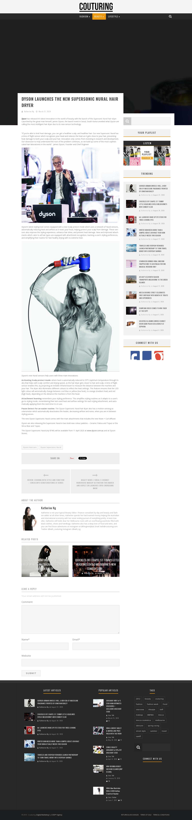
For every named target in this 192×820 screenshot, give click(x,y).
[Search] (170, 16)
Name (26, 639)
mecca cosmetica (143, 720)
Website (26, 655)
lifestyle (152, 709)
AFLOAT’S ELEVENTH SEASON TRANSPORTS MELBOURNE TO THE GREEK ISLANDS (153, 279)
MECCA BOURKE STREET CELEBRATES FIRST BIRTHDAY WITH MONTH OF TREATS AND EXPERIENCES (153, 295)
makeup (139, 715)
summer (153, 731)
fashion (139, 704)
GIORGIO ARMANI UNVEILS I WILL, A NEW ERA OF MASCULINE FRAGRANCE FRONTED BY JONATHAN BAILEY (45, 564)
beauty (148, 699)
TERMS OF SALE (145, 815)
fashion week (152, 704)
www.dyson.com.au (95, 430)
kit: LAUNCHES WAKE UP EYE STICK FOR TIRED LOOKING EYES (152, 218)
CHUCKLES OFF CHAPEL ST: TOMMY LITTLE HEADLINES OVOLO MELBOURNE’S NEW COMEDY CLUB (97, 564)
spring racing (153, 726)
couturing (159, 699)
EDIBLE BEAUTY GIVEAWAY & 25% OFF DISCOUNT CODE (114, 750)
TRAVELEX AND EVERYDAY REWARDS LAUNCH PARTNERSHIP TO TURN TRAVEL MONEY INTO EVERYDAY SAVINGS (153, 248)
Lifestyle (113, 16)
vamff (138, 736)
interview (140, 709)
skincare (139, 726)
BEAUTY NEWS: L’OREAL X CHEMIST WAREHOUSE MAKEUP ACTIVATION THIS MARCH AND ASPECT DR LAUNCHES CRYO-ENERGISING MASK (95, 484)
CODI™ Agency (56, 815)
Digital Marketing (42, 815)
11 (109, 721)
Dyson (24, 118)
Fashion (84, 16)
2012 (138, 699)
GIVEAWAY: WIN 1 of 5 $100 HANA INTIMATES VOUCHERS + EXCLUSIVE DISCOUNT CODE (113, 706)
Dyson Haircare (30, 447)
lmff (161, 709)
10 (109, 781)
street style (141, 731)
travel (164, 731)
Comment (27, 601)
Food (165, 704)
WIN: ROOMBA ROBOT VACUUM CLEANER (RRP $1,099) (114, 769)
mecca (161, 715)
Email (76, 639)
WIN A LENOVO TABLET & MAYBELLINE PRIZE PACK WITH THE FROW (114, 731)
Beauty (98, 16)
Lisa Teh (111, 715)
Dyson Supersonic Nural (51, 447)
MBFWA (150, 715)
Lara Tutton (112, 797)
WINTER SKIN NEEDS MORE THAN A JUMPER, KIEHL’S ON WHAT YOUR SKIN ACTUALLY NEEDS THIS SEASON (152, 232)
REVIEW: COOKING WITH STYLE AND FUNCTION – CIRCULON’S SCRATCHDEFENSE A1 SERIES (45, 481)
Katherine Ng (29, 111)
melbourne (160, 720)
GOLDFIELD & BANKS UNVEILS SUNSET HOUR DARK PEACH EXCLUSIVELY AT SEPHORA (152, 324)
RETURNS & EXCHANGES (130, 815)
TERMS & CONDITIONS (161, 815)
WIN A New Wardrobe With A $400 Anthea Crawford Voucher (113, 791)
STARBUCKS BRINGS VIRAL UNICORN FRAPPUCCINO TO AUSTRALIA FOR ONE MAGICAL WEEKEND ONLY (152, 264)
